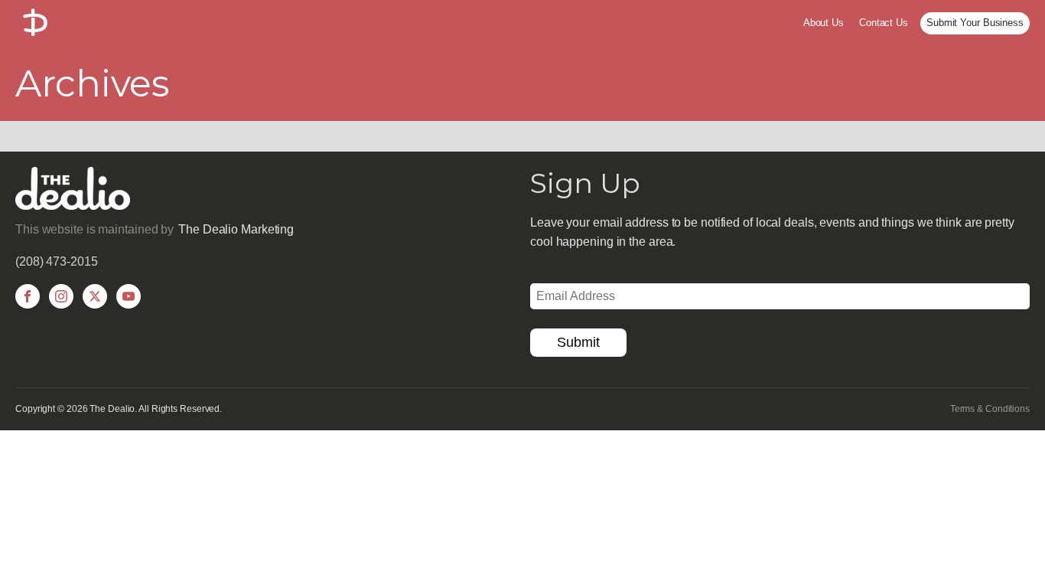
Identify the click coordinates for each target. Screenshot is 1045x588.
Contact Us (883, 22)
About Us (823, 22)
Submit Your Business (975, 22)
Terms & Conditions (990, 408)
